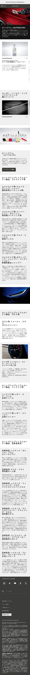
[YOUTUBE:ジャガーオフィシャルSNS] (15, 583)
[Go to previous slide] (24, 58)
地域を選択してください (7, 601)
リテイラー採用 (5, 604)
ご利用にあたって (5, 607)
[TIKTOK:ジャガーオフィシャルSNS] (10, 583)
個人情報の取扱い (5, 610)
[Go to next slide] (26, 58)
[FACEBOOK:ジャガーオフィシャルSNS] (20, 583)
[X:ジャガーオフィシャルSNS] (26, 583)
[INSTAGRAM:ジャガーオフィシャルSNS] (4, 583)
